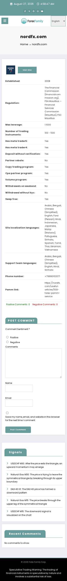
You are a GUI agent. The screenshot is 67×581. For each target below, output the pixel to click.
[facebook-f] (25, 11)
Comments (11, 346)
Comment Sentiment (17, 329)
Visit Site (27, 70)
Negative (15, 342)
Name (8, 383)
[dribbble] (33, 11)
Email (8, 397)
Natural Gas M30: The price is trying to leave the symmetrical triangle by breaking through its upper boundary (34, 478)
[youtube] (42, 11)
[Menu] (4, 21)
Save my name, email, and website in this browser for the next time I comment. (32, 418)
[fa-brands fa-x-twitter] (29, 11)
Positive (14, 337)
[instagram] (37, 11)
